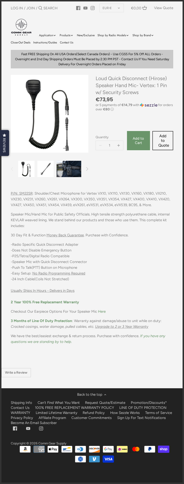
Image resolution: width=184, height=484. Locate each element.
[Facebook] (15, 428)
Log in (17, 8)
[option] (26, 169)
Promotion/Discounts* (149, 402)
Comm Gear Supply (52, 443)
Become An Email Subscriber (34, 423)
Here (102, 311)
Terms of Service (158, 413)
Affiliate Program (52, 418)
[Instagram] (93, 7)
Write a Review (16, 372)
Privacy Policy (22, 418)
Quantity (102, 137)
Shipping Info (21, 402)
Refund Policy (94, 413)
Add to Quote (163, 140)
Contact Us (20, 408)
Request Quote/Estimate (105, 402)
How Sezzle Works (125, 413)
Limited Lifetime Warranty (56, 413)
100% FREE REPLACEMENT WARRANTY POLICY (74, 408)
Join (30, 8)
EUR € (107, 8)
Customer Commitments (91, 418)
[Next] (87, 169)
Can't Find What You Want (59, 402)
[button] (134, 107)
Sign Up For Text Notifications (141, 418)
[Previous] (12, 169)
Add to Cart (138, 140)
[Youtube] (28, 428)
